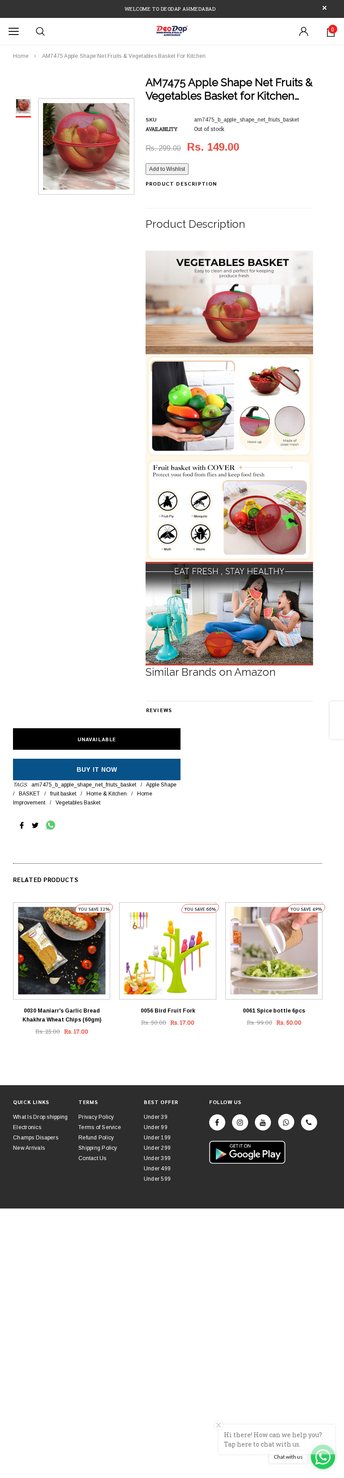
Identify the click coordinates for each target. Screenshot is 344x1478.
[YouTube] (263, 1122)
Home (21, 56)
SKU (151, 119)
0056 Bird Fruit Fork (168, 1011)
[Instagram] (240, 1122)
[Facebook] (217, 1122)
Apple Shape (161, 785)
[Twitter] (35, 825)
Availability (161, 129)
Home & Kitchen (106, 794)
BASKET (29, 794)
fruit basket (63, 794)
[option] (86, 146)
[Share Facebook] (21, 825)
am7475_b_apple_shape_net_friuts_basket (83, 785)
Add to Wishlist (167, 169)
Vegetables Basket (78, 803)
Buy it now (97, 769)
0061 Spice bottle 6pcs (274, 1011)
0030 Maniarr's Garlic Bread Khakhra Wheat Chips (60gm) (61, 1015)
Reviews (159, 709)
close (324, 8)
